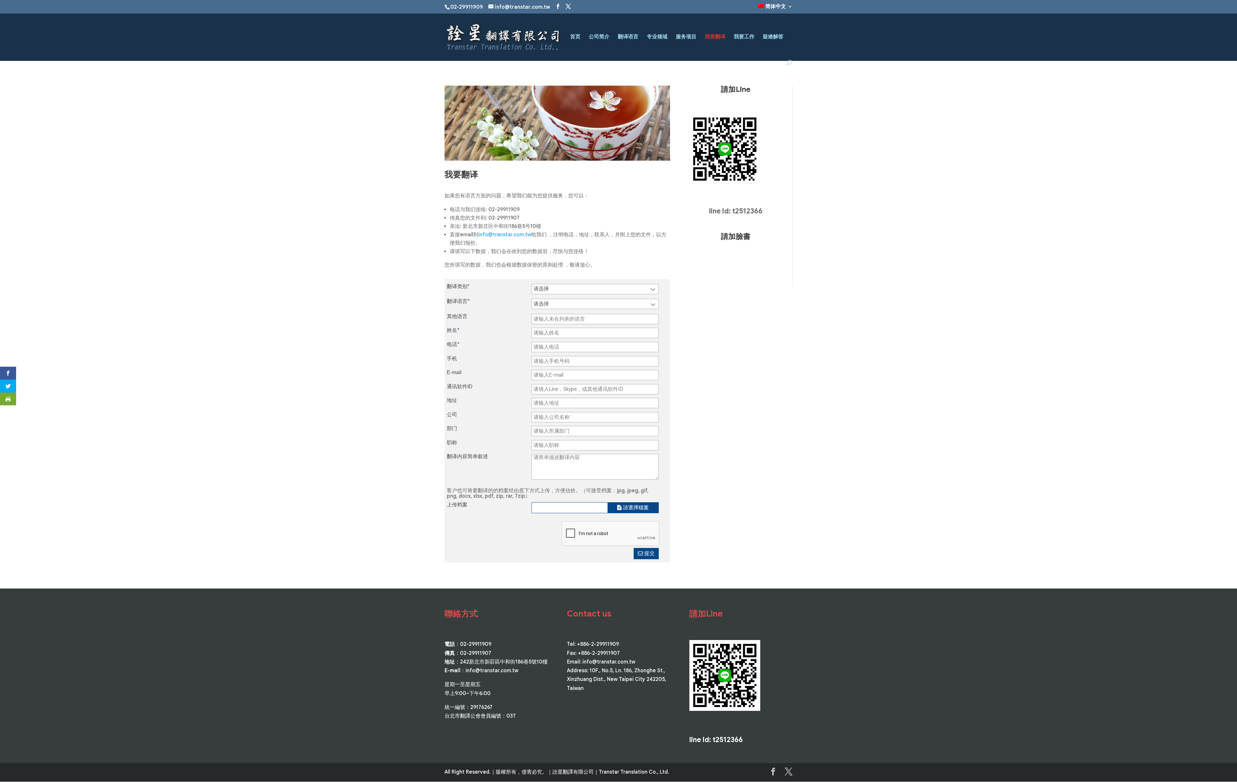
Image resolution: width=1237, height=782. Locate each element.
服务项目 (686, 37)
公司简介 (599, 37)
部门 (452, 428)
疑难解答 (773, 37)
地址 (452, 400)
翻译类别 (458, 286)
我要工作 (744, 37)
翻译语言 (628, 37)
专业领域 (657, 37)
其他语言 (457, 316)
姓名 (453, 330)
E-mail (454, 372)
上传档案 (457, 504)
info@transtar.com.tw (504, 234)
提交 (649, 553)
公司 (452, 414)
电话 (453, 344)
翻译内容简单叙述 (467, 456)
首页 (575, 37)
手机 (452, 358)
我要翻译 (715, 37)
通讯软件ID (460, 386)
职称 (452, 442)
